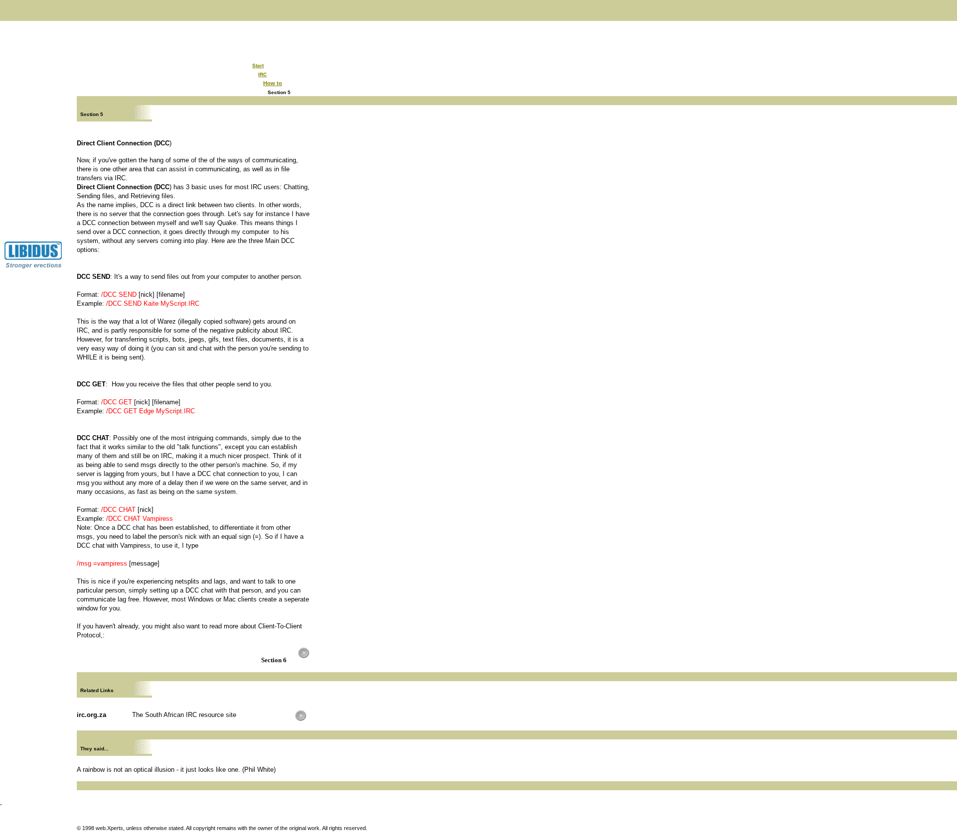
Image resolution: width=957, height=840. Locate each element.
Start (258, 65)
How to (272, 83)
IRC (262, 74)
